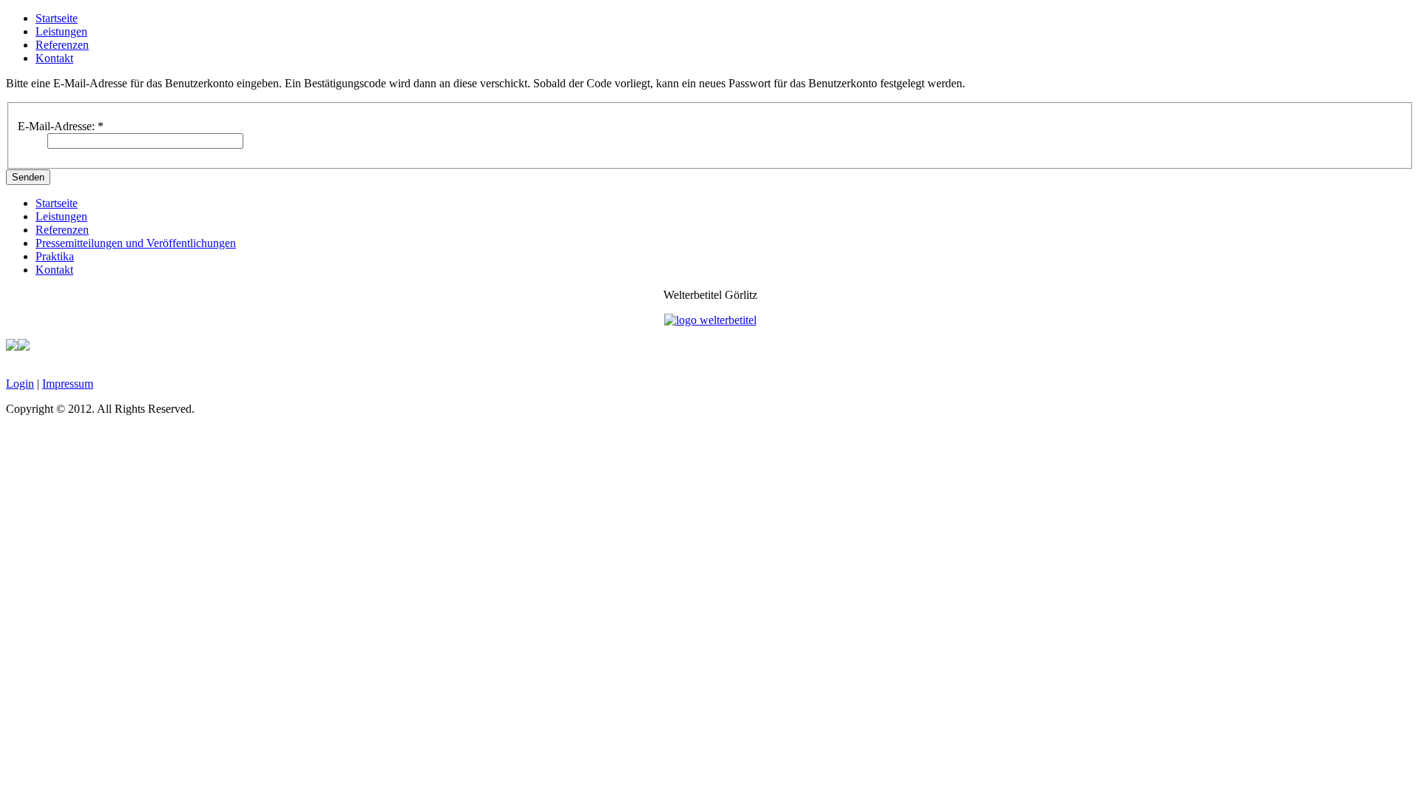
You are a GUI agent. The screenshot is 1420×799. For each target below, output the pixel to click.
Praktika (55, 256)
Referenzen (62, 44)
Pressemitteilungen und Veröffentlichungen (136, 243)
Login (20, 383)
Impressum (67, 383)
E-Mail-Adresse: (61, 126)
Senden (28, 177)
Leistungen (61, 31)
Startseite (57, 18)
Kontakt (54, 58)
